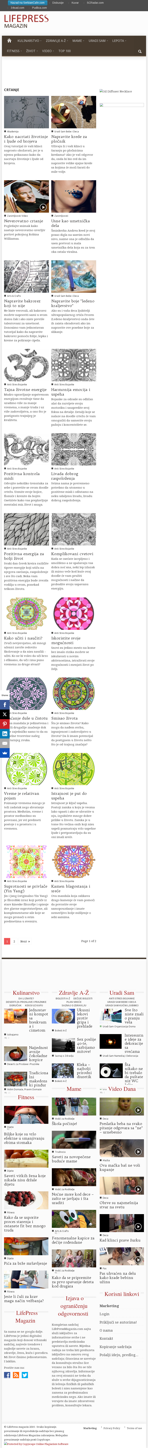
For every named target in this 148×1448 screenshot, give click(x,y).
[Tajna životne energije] (26, 365)
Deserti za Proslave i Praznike (26, 1002)
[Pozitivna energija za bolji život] (26, 529)
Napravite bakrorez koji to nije (22, 303)
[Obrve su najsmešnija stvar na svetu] (122, 1185)
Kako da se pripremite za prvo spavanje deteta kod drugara (73, 1281)
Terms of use (134, 1428)
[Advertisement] (72, 976)
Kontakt (106, 1338)
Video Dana (122, 1088)
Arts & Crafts (14, 296)
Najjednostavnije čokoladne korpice (38, 1053)
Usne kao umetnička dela (70, 223)
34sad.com (17, 7)
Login (104, 1314)
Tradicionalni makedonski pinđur (38, 1079)
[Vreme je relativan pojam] (26, 769)
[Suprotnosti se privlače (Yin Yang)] (26, 861)
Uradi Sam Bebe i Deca (66, 131)
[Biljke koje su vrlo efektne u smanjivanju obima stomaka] (26, 1114)
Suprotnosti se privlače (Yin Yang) (25, 888)
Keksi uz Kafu (34, 1005)
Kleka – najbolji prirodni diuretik (84, 1070)
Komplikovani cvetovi (72, 553)
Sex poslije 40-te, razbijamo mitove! (86, 1045)
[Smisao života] (73, 693)
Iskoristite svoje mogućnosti (65, 640)
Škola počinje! (64, 1123)
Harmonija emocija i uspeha (70, 392)
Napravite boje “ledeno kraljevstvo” (72, 303)
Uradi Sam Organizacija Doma (119, 1026)
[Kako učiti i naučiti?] (26, 613)
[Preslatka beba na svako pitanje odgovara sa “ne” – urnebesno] (122, 1106)
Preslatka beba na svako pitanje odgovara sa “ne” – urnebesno (121, 1127)
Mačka (106, 1160)
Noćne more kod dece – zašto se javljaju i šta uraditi (73, 1198)
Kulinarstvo (26, 992)
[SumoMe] (5, 753)
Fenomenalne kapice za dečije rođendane (73, 1240)
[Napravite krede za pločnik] (73, 112)
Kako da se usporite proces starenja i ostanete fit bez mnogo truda (24, 1223)
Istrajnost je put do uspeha (69, 795)
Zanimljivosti (61, 216)
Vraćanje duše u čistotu (26, 718)
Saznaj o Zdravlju (74, 1005)
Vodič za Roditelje (65, 1118)
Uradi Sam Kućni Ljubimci (121, 1005)
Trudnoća (60, 1152)
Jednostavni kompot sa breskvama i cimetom (38, 1020)
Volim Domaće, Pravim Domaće (24, 1089)
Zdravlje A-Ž (74, 992)
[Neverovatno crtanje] (26, 196)
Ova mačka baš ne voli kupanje (120, 1167)
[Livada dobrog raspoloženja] (73, 449)
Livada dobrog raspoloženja (64, 476)
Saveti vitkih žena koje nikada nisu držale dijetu (25, 1180)
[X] (5, 714)
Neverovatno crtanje (23, 220)
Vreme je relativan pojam (21, 795)
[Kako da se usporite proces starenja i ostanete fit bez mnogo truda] (26, 1200)
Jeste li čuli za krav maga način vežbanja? (24, 1298)
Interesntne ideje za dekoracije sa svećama (134, 1043)
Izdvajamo (12, 1034)
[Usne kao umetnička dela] (73, 196)
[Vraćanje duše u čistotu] (26, 693)
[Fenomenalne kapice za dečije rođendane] (74, 1218)
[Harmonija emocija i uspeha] (73, 365)
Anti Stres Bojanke (17, 384)
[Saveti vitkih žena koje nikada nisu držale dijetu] (26, 1158)
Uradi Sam (121, 992)
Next (24, 941)
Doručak (15, 1005)
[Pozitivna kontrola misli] (26, 449)
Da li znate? (26, 998)
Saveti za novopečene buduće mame (71, 1159)
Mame (74, 1088)
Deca (105, 1118)
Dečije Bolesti (82, 998)
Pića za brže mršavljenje (25, 1263)
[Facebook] (5, 705)
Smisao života (64, 718)
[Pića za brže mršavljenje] (26, 1246)
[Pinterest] (5, 724)
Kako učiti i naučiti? (23, 638)
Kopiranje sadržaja (116, 1346)
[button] (140, 51)
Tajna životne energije (25, 389)
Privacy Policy (111, 1428)
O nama (106, 1330)
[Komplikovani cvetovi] (73, 529)
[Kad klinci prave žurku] (122, 1223)
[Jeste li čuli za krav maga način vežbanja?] (26, 1279)
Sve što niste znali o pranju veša (134, 1016)
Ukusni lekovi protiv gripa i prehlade (84, 1018)
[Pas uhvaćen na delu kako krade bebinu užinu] (122, 1256)
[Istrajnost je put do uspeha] (73, 769)
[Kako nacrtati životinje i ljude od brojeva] (26, 112)
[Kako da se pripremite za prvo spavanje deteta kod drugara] (74, 1258)
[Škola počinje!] (74, 1106)
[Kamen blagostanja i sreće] (73, 861)
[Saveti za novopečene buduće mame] (74, 1139)
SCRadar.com (95, 2)
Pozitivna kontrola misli (22, 476)
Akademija (12, 131)
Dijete (10, 1127)
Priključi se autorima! (118, 1322)
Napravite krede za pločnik (69, 139)
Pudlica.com (39, 7)
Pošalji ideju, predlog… (119, 1354)
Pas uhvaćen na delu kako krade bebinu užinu (118, 1277)
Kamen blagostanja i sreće (70, 888)
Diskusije (58, 2)
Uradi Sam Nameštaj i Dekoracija (120, 1056)
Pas (104, 1268)
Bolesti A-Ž (63, 998)
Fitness (26, 1097)
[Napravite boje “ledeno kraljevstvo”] (73, 276)
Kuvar (75, 2)
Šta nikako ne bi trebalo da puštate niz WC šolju (134, 1074)
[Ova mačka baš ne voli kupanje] (122, 1148)
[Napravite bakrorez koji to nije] (26, 276)
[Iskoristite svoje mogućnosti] (73, 613)
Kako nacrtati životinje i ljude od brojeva (26, 139)
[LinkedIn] (5, 733)
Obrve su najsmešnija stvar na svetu (119, 1204)
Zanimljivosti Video (17, 216)
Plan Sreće (74, 1002)
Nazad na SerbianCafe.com (28, 2)
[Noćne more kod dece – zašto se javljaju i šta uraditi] (74, 1177)
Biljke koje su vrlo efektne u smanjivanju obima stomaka (24, 1138)
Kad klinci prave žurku (120, 1240)
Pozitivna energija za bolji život (24, 556)
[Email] (5, 743)
